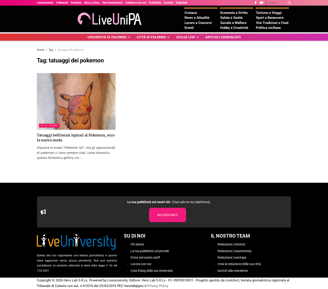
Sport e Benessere (270, 18)
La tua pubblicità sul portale (150, 251)
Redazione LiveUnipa (232, 257)
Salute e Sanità (231, 18)
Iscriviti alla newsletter (233, 270)
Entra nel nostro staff (145, 257)
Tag (51, 49)
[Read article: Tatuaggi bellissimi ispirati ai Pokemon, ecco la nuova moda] (76, 101)
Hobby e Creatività (234, 28)
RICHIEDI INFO (167, 215)
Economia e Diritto (234, 13)
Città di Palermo (151, 37)
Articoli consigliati (223, 37)
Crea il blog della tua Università (152, 270)
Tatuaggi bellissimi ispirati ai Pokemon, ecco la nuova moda (76, 137)
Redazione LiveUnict (231, 244)
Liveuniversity (45, 2)
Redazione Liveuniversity (235, 251)
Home (40, 49)
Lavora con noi (141, 264)
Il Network (62, 2)
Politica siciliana (268, 28)
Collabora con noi (135, 2)
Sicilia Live (185, 37)
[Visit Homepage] (110, 19)
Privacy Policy (157, 286)
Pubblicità (155, 2)
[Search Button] (288, 3)
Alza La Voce (92, 2)
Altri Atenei (49, 125)
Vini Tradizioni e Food (272, 23)
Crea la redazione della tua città (239, 264)
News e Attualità (197, 18)
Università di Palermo (107, 37)
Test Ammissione (112, 2)
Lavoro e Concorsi (198, 23)
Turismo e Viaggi (269, 13)
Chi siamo (137, 244)
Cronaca (191, 13)
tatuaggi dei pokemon (71, 49)
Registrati (181, 2)
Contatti (168, 2)
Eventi (189, 28)
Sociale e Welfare (233, 23)
